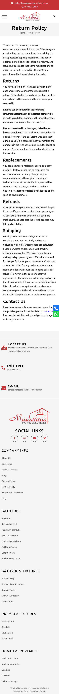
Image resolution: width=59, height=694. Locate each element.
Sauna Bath (7, 632)
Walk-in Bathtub (10, 535)
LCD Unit (6, 675)
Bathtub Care (8, 553)
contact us (48, 311)
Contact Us (7, 464)
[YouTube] (34, 438)
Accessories (7, 601)
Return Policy (8, 487)
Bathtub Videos (9, 547)
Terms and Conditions (12, 492)
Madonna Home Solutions (38, 688)
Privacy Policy (8, 481)
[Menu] (4, 16)
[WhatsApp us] (56, 314)
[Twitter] (44, 438)
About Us (6, 458)
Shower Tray (8, 578)
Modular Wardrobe (11, 664)
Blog (4, 498)
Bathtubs (6, 518)
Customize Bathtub (11, 541)
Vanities (6, 670)
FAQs (4, 475)
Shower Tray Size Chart (13, 584)
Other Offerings (9, 681)
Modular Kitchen (10, 658)
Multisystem (8, 621)
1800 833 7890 (31, 7)
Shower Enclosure (10, 595)
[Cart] (54, 16)
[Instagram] (24, 438)
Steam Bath (7, 638)
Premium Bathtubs (11, 530)
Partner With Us (9, 469)
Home (22, 33)
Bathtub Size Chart (11, 558)
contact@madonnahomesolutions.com (31, 3)
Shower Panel (8, 590)
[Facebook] (14, 438)
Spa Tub (6, 627)
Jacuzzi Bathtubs (10, 524)
